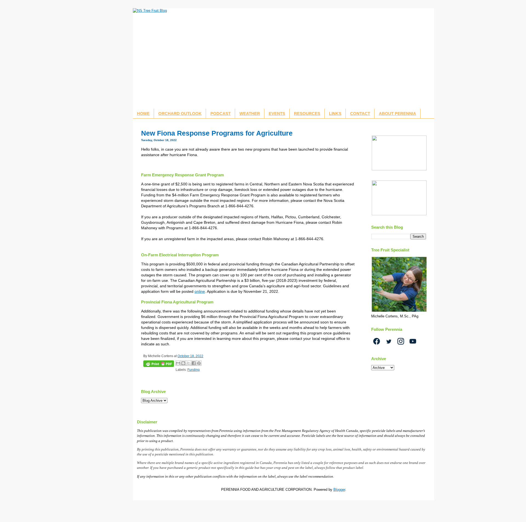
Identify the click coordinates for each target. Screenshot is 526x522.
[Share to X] (188, 363)
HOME (143, 113)
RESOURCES (307, 113)
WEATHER (249, 113)
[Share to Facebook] (193, 363)
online (200, 291)
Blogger (339, 489)
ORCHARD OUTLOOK (180, 113)
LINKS (335, 113)
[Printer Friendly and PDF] (158, 364)
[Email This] (178, 363)
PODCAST (220, 113)
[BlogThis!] (183, 363)
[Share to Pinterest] (199, 363)
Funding (193, 369)
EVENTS (277, 113)
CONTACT (360, 113)
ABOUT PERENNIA (397, 113)
